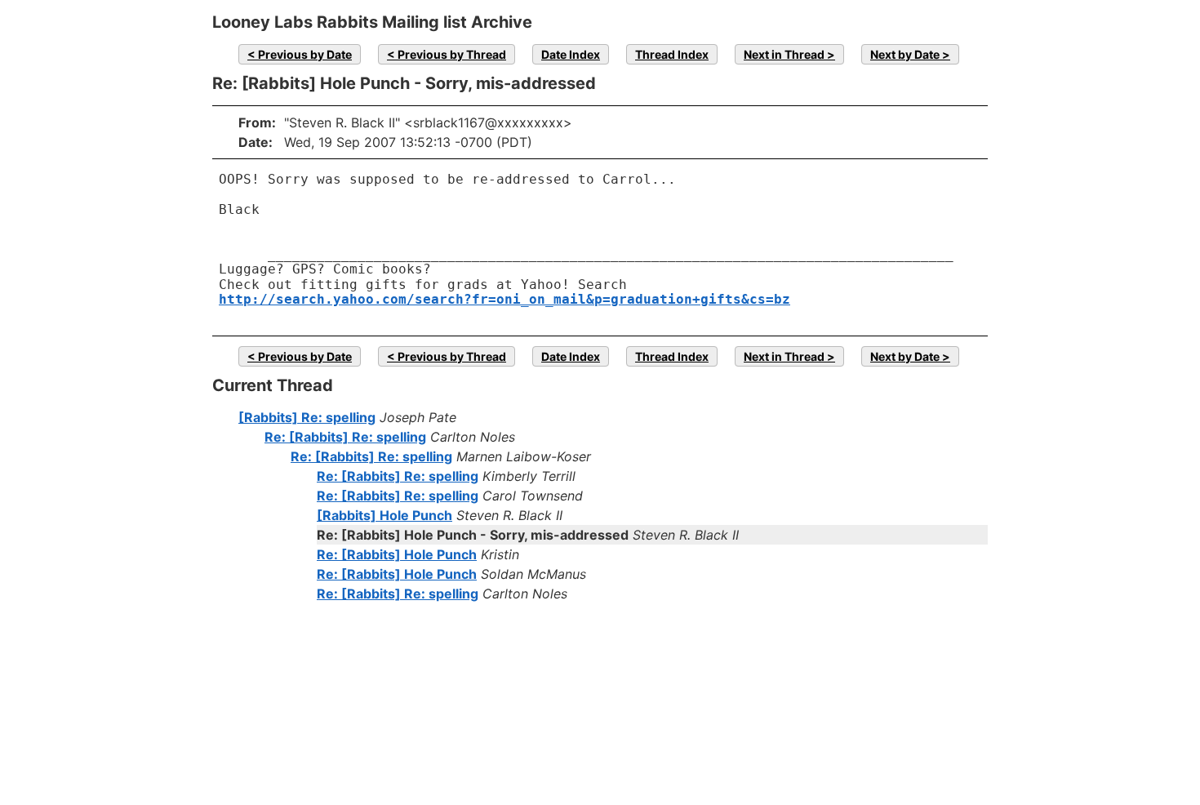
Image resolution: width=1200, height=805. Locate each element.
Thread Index (672, 54)
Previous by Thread (452, 54)
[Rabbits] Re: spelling (307, 417)
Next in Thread (784, 54)
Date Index (570, 54)
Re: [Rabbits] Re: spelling (345, 437)
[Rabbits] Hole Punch (384, 515)
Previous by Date (305, 54)
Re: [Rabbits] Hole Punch (397, 554)
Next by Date (905, 54)
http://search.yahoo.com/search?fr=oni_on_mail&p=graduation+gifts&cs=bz (504, 299)
